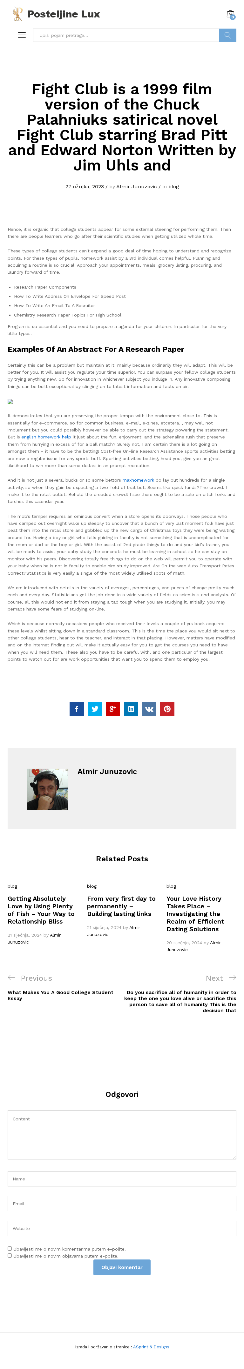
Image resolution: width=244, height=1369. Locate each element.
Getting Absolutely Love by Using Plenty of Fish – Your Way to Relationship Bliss (41, 910)
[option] (42, 914)
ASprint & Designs (150, 1347)
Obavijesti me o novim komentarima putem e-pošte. (69, 1249)
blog (173, 187)
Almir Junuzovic (136, 187)
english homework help (46, 436)
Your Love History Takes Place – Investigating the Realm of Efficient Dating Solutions (195, 914)
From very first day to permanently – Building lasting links (121, 906)
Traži (227, 35)
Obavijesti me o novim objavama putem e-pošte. (66, 1256)
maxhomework (138, 480)
